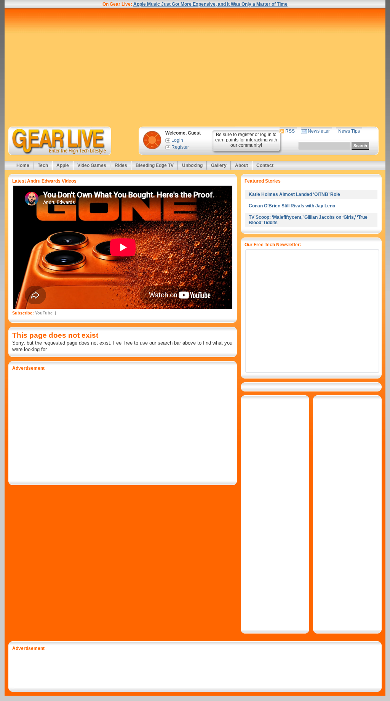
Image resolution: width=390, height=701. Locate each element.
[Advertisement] (195, 67)
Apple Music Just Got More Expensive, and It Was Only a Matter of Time (210, 4)
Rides (121, 165)
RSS (290, 131)
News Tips (349, 131)
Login (177, 140)
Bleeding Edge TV (155, 165)
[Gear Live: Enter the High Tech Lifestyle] (69, 141)
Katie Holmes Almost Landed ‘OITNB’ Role (294, 194)
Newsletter (319, 131)
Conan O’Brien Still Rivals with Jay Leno (292, 206)
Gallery (219, 165)
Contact (264, 165)
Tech (43, 165)
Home (22, 165)
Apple (62, 165)
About (241, 165)
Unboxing (192, 165)
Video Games (91, 165)
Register (180, 147)
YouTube (44, 313)
